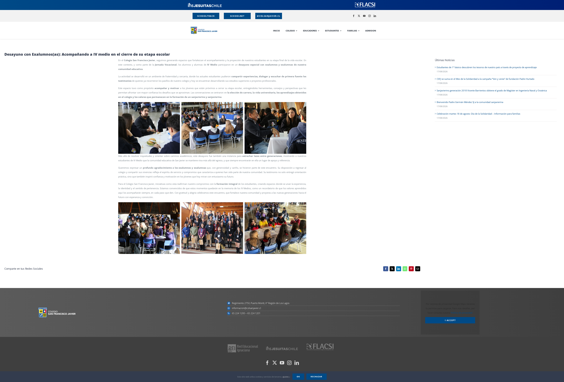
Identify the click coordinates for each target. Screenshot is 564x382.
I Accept (450, 320)
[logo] (205, 3)
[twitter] (359, 16)
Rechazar (316, 376)
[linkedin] (375, 16)
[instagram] (369, 16)
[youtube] (364, 16)
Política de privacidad (461, 312)
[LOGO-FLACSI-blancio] (365, 2)
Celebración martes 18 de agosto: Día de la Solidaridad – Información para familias (478, 113)
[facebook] (353, 16)
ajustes (285, 376)
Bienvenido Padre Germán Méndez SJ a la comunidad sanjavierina (470, 102)
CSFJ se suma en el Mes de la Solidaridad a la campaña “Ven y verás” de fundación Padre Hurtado (485, 78)
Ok (298, 376)
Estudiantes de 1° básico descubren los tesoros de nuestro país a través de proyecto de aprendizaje (487, 67)
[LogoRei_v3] (243, 344)
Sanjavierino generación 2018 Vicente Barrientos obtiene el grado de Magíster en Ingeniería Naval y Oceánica (492, 90)
